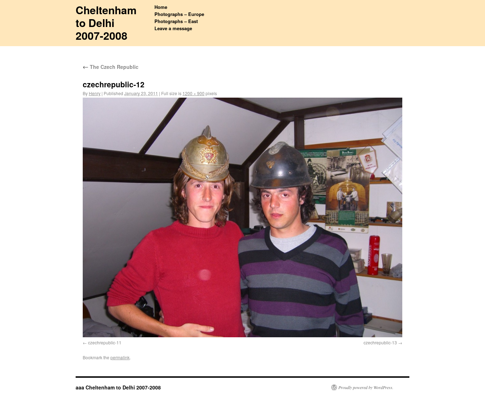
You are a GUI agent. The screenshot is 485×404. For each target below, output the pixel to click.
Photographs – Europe (179, 14)
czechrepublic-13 (380, 342)
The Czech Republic (110, 66)
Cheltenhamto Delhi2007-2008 (106, 22)
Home (160, 7)
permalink (120, 357)
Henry (94, 93)
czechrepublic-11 (104, 342)
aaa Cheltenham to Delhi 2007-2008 (118, 387)
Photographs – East (176, 21)
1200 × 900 (193, 93)
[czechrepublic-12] (242, 217)
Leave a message (173, 28)
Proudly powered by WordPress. (365, 387)
